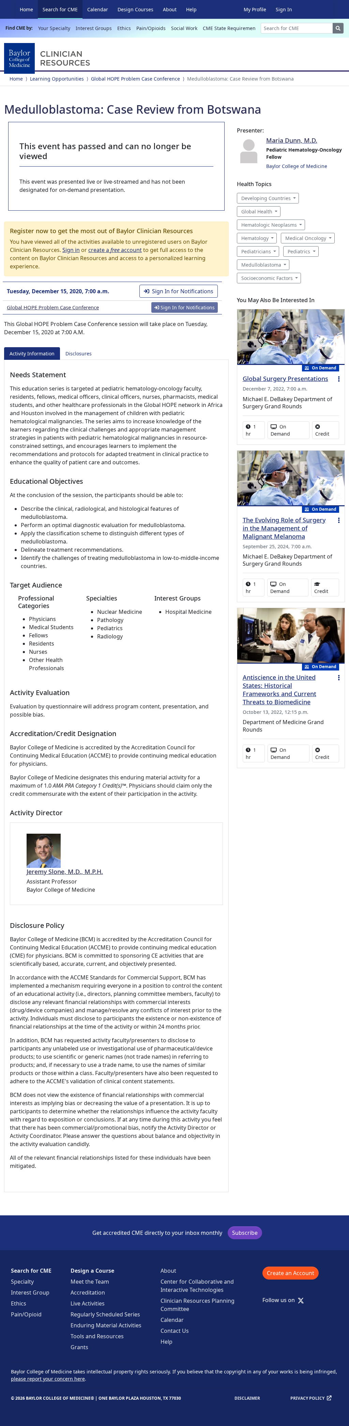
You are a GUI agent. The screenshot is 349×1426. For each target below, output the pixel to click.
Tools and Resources (97, 1336)
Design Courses (135, 9)
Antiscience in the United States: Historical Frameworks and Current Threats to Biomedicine (279, 689)
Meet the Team (90, 1281)
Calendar (97, 9)
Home (26, 9)
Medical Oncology (306, 238)
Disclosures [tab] (78, 353)
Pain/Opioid (26, 1314)
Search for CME (62, 9)
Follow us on (280, 1300)
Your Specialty (54, 28)
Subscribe (245, 1233)
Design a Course (92, 1270)
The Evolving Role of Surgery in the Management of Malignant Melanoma (284, 528)
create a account (115, 250)
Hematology (255, 238)
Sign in (71, 250)
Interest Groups (94, 28)
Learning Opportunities (57, 78)
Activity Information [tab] (32, 353)
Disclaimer (247, 1398)
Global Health (257, 211)
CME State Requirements (231, 28)
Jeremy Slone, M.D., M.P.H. (65, 871)
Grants (79, 1347)
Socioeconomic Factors (267, 278)
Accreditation (88, 1292)
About (170, 9)
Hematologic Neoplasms (269, 225)
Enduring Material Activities (106, 1325)
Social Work (184, 28)
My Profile (255, 9)
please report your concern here (48, 1378)
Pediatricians (256, 251)
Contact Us (175, 1331)
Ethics (124, 28)
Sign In (284, 9)
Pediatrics (299, 251)
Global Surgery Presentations (285, 379)
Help (191, 9)
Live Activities (88, 1303)
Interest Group (30, 1292)
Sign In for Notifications (182, 291)
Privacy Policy (307, 1398)
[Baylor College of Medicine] (48, 58)
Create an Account (290, 1273)
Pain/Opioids (151, 28)
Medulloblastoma (261, 265)
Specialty (22, 1281)
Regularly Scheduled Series (105, 1314)
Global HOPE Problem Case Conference (135, 78)
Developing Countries (266, 198)
